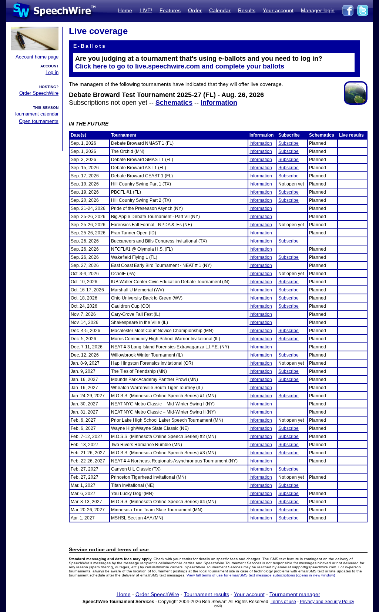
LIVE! (146, 10)
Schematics (173, 102)
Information (219, 102)
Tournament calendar (36, 114)
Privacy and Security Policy (327, 601)
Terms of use (283, 601)
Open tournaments (38, 121)
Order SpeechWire (38, 93)
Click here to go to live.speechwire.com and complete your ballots (179, 66)
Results (246, 10)
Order (195, 10)
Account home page (37, 57)
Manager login (318, 10)
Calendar (220, 10)
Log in (52, 72)
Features (170, 10)
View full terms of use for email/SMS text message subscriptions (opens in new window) (261, 575)
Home (125, 10)
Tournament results (206, 594)
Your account (278, 10)
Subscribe (288, 143)
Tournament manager (294, 594)
